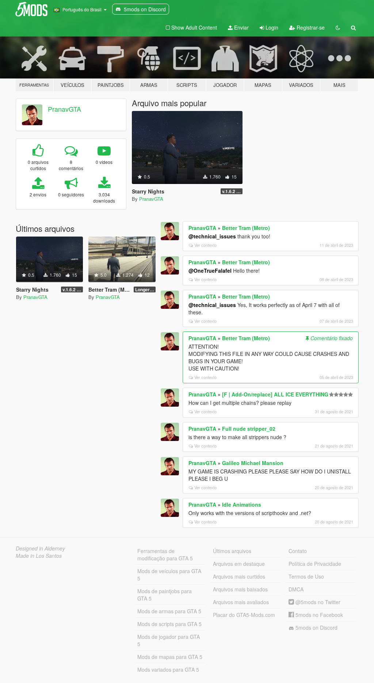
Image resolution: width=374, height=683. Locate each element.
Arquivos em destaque (239, 563)
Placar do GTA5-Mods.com (244, 614)
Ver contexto (205, 245)
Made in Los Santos (39, 555)
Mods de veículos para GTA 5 (169, 574)
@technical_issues (212, 236)
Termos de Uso (306, 576)
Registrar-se (310, 27)
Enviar (241, 27)
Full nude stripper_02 (248, 428)
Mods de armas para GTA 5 (169, 611)
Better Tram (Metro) (246, 227)
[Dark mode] (338, 27)
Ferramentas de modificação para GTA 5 (165, 554)
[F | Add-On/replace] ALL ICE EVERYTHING (275, 394)
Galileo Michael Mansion (252, 463)
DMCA (296, 589)
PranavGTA (64, 109)
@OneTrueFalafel (210, 270)
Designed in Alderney (40, 548)
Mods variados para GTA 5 (168, 669)
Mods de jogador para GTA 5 (168, 640)
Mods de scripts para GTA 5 (169, 624)
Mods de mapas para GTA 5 (169, 656)
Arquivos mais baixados (240, 589)
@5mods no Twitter (317, 602)
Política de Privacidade (315, 563)
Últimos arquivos (232, 551)
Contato (298, 551)
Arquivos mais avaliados (241, 602)
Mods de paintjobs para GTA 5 (164, 594)
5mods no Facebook (318, 614)
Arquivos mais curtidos (239, 576)
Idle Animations (241, 504)
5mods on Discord (315, 627)
